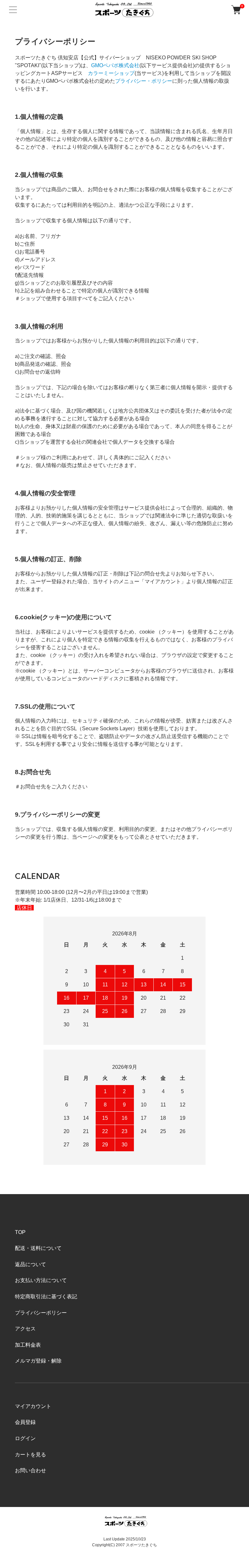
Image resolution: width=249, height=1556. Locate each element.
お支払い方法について (41, 1280)
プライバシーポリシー (41, 1312)
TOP (20, 1232)
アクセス (25, 1328)
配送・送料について (38, 1248)
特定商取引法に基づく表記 (46, 1296)
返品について (30, 1264)
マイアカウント (33, 1406)
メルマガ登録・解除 (38, 1361)
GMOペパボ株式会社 (115, 65)
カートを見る (30, 1454)
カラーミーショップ (111, 73)
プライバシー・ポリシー (143, 81)
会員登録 (25, 1422)
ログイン (25, 1438)
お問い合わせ (30, 1470)
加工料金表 (28, 1345)
